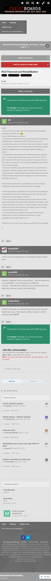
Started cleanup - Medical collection (17, 417)
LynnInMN (12, 272)
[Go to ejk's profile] (4, 121)
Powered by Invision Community (25, 561)
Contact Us (44, 542)
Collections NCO (9, 430)
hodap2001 (13, 248)
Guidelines (4, 578)
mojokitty (8, 406)
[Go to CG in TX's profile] (46, 430)
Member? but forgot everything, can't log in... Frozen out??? (24, 45)
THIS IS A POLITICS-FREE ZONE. (25, 65)
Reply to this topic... (14, 369)
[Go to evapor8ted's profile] (4, 302)
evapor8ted (13, 301)
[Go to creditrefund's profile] (46, 417)
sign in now (6, 355)
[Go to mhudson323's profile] (7, 513)
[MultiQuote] (3, 241)
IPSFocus (16, 542)
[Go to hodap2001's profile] (4, 250)
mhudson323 (17, 513)
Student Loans (23, 83)
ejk (5, 81)
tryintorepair (9, 462)
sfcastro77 (8, 448)
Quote (8, 241)
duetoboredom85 (11, 432)
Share (12, 381)
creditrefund (9, 419)
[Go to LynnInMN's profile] (4, 273)
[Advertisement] (39, 27)
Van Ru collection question (13, 403)
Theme (23, 542)
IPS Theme (7, 542)
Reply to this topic (26, 91)
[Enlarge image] (21, 133)
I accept (46, 577)
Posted (18, 123)
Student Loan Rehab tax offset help (16, 459)
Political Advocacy (25, 58)
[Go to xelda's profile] (46, 459)
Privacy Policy (33, 542)
